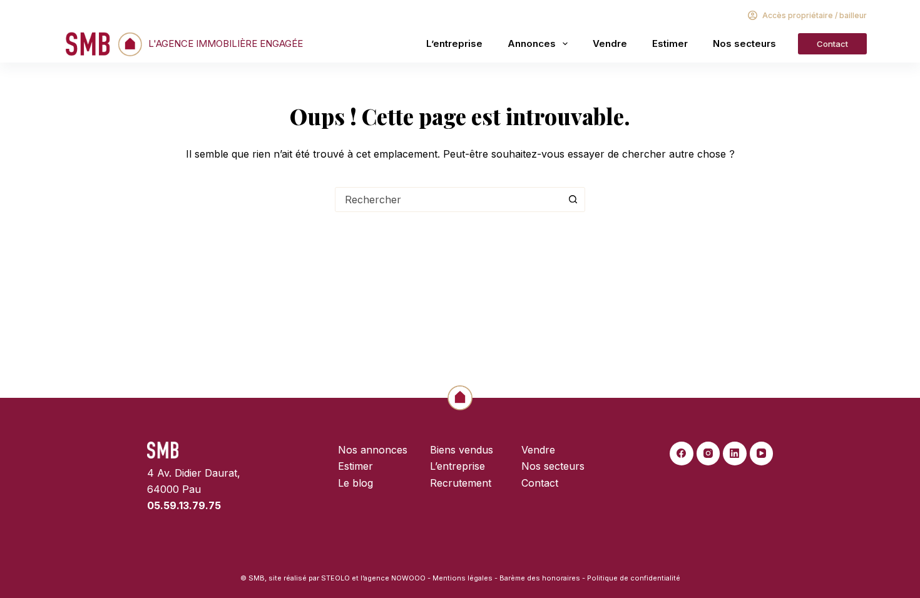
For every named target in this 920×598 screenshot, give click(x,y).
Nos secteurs (744, 43)
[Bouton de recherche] (573, 199)
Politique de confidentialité (633, 578)
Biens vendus (461, 449)
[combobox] (448, 199)
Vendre (610, 43)
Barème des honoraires (539, 578)
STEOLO (335, 578)
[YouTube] (762, 453)
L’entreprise (454, 43)
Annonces (532, 43)
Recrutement (460, 483)
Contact (832, 44)
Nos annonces (372, 449)
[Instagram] (708, 453)
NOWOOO (408, 578)
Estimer (670, 43)
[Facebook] (681, 453)
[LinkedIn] (735, 453)
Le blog (355, 483)
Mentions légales (462, 578)
